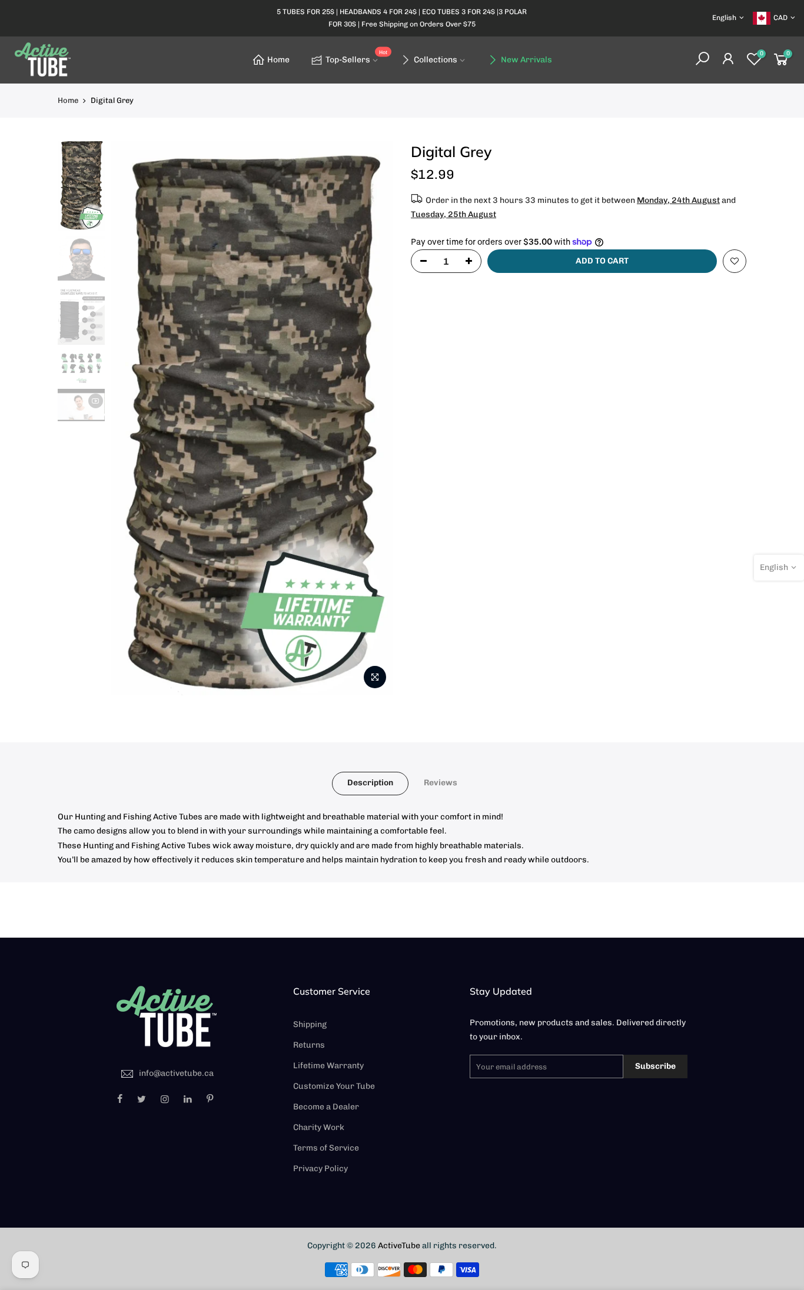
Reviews (440, 783)
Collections (435, 60)
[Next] (372, 418)
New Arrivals (526, 60)
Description (370, 783)
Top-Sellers (356, 57)
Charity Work (318, 1127)
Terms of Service (326, 1148)
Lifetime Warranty (328, 1066)
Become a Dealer (326, 1107)
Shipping (310, 1024)
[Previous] (131, 418)
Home (278, 60)
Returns (309, 1045)
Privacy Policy (320, 1169)
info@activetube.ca (176, 1073)
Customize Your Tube (334, 1086)
